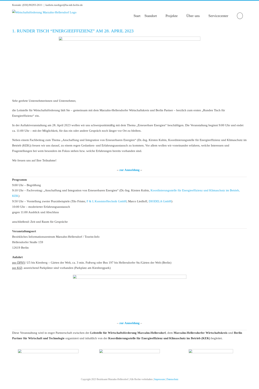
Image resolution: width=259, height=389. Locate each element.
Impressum (159, 379)
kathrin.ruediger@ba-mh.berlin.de (64, 4)
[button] (240, 16)
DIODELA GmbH (160, 201)
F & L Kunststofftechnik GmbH (106, 201)
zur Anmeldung (129, 170)
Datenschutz (172, 379)
